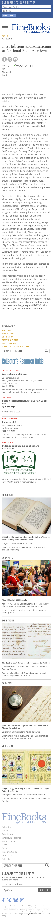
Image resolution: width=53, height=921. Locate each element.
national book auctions (16, 346)
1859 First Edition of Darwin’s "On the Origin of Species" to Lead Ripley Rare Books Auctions (26, 538)
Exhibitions (8, 620)
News (4, 844)
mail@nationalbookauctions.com (25, 308)
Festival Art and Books (14, 374)
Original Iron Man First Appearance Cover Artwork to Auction (26, 799)
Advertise (6, 859)
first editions (10, 340)
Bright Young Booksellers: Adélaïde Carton (21, 732)
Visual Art (7, 746)
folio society (10, 343)
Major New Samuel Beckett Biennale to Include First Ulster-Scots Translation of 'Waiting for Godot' (25, 605)
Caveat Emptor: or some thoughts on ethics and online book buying (23, 548)
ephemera (7, 336)
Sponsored (7, 495)
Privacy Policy (29, 914)
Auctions (6, 35)
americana (8, 333)
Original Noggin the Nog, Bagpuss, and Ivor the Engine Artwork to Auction (25, 789)
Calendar (6, 830)
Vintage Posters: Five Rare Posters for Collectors (23, 794)
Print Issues (7, 834)
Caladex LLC (9, 422)
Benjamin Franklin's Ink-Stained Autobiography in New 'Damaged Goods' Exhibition (24, 674)
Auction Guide (8, 841)
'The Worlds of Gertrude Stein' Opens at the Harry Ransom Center (24, 667)
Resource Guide (9, 851)
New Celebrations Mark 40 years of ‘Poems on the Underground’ (24, 611)
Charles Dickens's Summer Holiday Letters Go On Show (26, 663)
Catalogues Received (11, 837)
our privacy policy (12, 908)
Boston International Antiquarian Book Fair (24, 402)
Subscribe (6, 827)
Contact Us (7, 855)
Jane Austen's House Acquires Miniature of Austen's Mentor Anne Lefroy (25, 726)
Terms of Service (43, 914)
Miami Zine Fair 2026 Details (14, 600)
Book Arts (7, 557)
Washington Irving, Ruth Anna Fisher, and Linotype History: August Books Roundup (25, 737)
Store (4, 848)
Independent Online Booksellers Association (20, 447)
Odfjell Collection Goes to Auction (17, 543)
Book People (8, 683)
